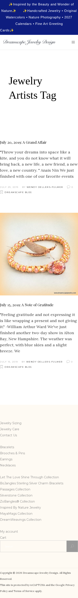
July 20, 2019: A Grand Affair (23, 142)
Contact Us (8, 435)
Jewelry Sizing (10, 423)
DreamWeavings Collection (20, 520)
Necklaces (8, 465)
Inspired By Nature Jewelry (20, 507)
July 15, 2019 (9, 361)
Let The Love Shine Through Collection (29, 477)
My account (9, 532)
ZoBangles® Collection (17, 501)
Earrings (6, 459)
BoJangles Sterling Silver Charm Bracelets (31, 483)
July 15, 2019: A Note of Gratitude (27, 304)
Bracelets (7, 447)
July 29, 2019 (9, 187)
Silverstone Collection (16, 495)
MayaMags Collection (16, 514)
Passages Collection (15, 489)
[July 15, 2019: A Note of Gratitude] (39, 254)
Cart (3, 538)
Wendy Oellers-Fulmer (45, 187)
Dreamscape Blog (18, 192)
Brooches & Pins (12, 453)
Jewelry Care (9, 429)
